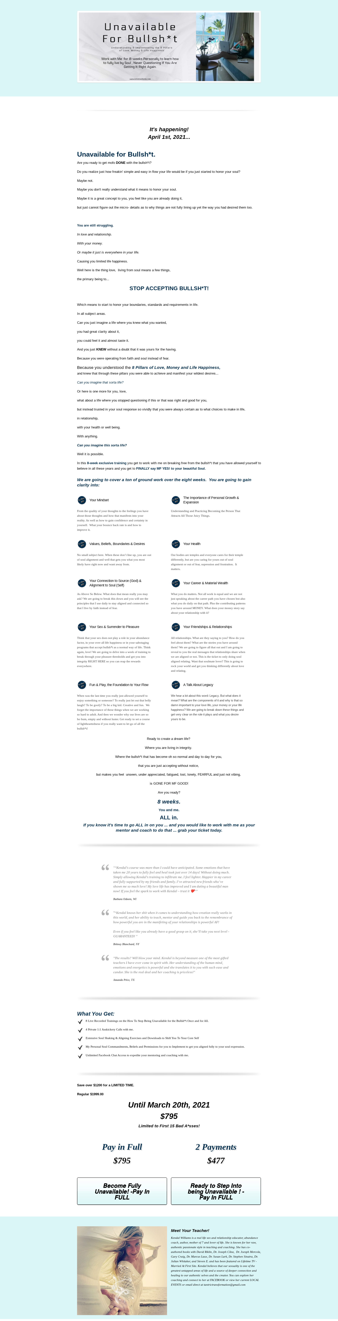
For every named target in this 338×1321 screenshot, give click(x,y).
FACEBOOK (217, 1280)
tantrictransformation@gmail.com (224, 1284)
